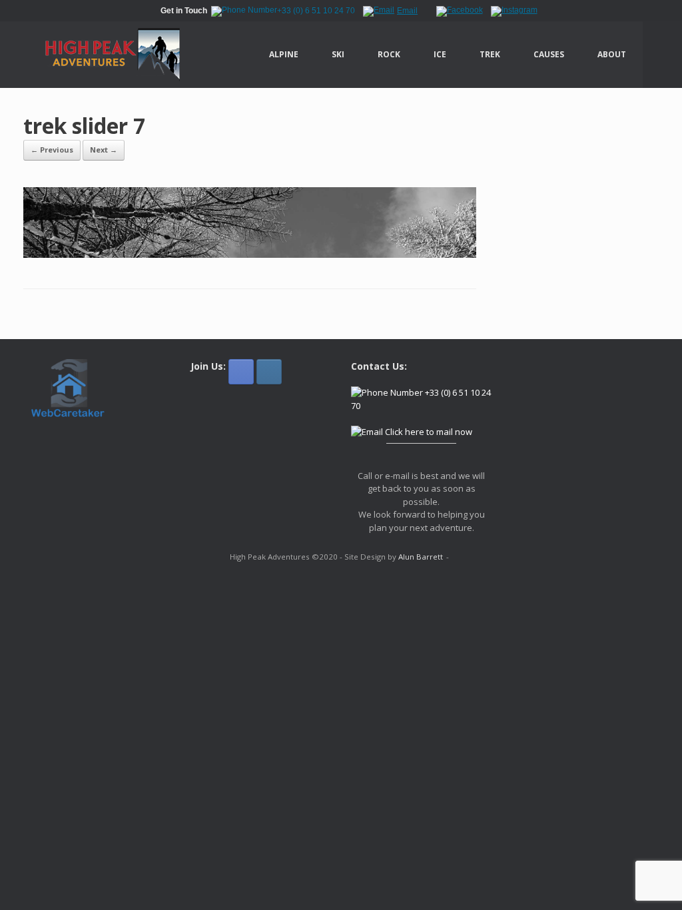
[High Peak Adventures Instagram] (269, 371)
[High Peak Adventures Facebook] (241, 371)
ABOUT (611, 54)
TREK (490, 54)
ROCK (389, 54)
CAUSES (548, 54)
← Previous (52, 150)
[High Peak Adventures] (104, 54)
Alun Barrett (420, 557)
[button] (662, 54)
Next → (103, 150)
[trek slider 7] (249, 254)
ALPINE (283, 54)
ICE (440, 54)
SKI (338, 54)
